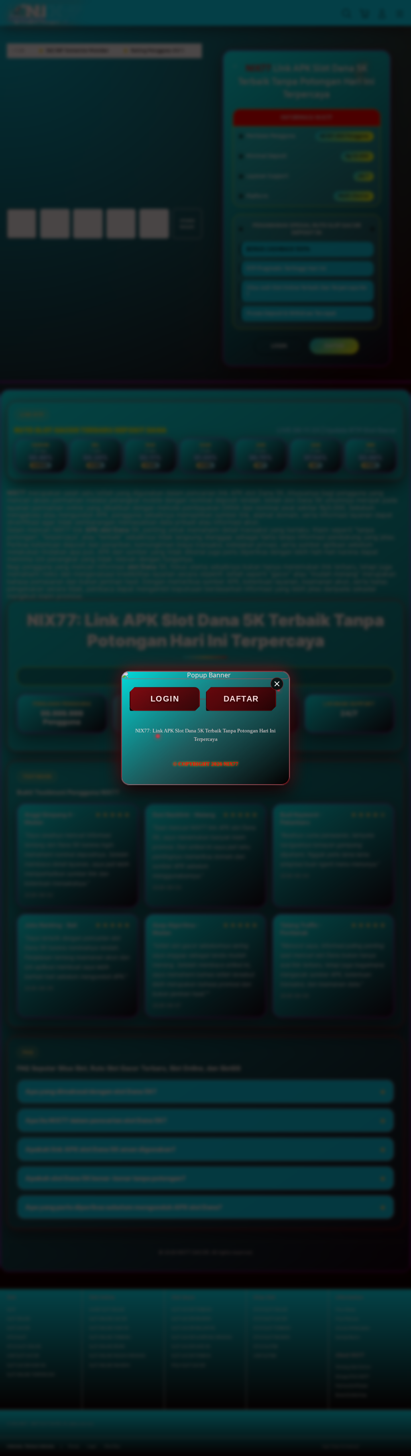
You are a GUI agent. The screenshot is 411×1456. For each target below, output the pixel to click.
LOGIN (165, 698)
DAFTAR (241, 698)
